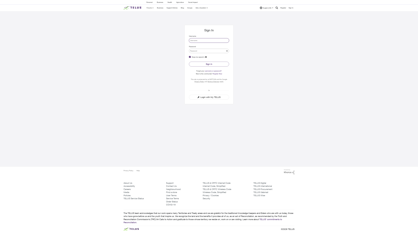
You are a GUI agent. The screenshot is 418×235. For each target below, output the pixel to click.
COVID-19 (171, 204)
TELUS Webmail (260, 192)
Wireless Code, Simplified (214, 192)
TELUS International (262, 186)
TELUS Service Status (134, 198)
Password (192, 46)
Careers (127, 189)
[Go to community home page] (133, 8)
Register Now (217, 74)
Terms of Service (213, 81)
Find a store (171, 192)
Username (192, 36)
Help (138, 170)
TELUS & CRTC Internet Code (216, 183)
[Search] (277, 8)
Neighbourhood (173, 189)
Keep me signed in (198, 57)
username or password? (213, 71)
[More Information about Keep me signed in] (206, 57)
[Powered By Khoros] (289, 171)
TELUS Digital (259, 183)
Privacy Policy (199, 81)
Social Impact (193, 2)
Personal (149, 2)
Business (160, 2)
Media (126, 192)
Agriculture (180, 2)
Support (170, 183)
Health (170, 2)
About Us (128, 183)
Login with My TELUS (210, 97)
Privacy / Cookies (211, 195)
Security (206, 198)
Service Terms (172, 198)
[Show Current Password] (227, 51)
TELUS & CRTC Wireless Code (217, 189)
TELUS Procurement (262, 189)
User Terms (171, 195)
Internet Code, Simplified (214, 186)
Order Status (172, 201)
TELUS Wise (259, 195)
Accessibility (129, 186)
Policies (127, 195)
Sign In (209, 64)
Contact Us (171, 186)
